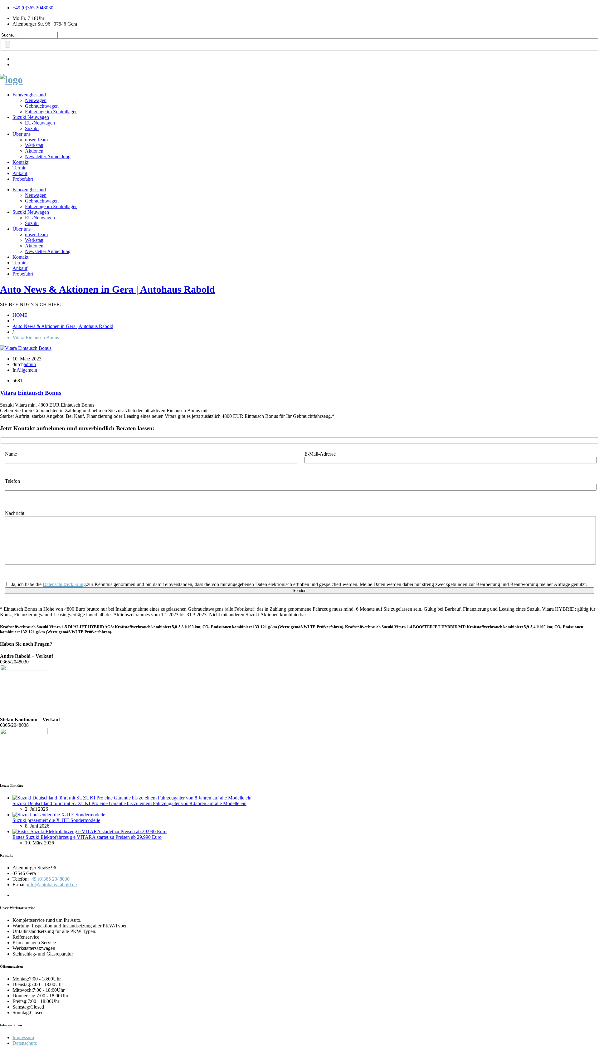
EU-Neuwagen (40, 122)
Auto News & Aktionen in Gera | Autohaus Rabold (107, 289)
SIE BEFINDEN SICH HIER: (30, 304)
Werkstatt (34, 145)
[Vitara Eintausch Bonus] (25, 348)
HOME (19, 315)
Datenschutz (24, 1043)
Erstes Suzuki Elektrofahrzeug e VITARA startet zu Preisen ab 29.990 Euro (87, 837)
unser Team (36, 139)
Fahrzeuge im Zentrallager (51, 111)
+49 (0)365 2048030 (32, 7)
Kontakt (20, 162)
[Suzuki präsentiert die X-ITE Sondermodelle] (58, 814)
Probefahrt (22, 179)
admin (30, 364)
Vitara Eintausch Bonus (30, 392)
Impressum (23, 1037)
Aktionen (34, 151)
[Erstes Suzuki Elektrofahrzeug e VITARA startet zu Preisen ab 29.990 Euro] (89, 831)
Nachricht (14, 513)
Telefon (12, 481)
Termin (19, 167)
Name (11, 454)
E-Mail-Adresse (320, 454)
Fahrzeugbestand (29, 94)
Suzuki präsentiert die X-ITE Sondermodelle (56, 820)
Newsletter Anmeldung (48, 156)
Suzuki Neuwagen (30, 117)
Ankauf (19, 173)
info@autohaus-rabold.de (52, 884)
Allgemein (27, 370)
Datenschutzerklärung (64, 584)
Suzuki (32, 128)
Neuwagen (35, 100)
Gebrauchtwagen (42, 106)
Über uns (21, 134)
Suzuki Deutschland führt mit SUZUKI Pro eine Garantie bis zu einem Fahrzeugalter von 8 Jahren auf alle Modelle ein (129, 803)
